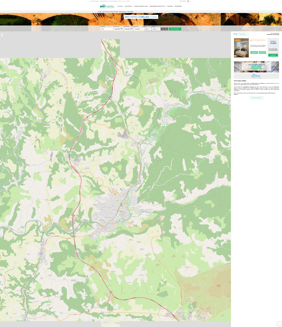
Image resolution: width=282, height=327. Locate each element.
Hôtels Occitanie (114, 11)
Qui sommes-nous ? (94, 1)
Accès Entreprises (114, 1)
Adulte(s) (144, 26)
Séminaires (178, 6)
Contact (128, 1)
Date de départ (126, 26)
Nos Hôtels (128, 6)
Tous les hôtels (105, 11)
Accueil (120, 6)
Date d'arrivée (116, 26)
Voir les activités (256, 97)
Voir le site (262, 52)
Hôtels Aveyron (122, 11)
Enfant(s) (153, 26)
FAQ (124, 1)
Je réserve (273, 55)
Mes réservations (104, 1)
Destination (102, 26)
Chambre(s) (136, 26)
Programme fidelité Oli (157, 6)
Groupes (170, 6)
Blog (120, 1)
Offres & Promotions (141, 6)
